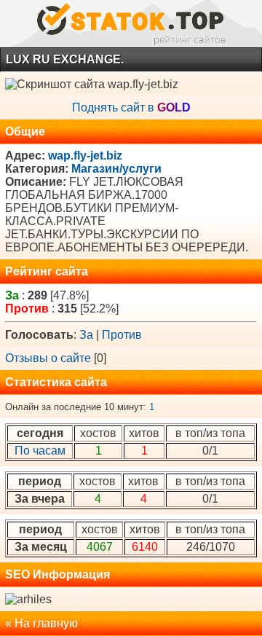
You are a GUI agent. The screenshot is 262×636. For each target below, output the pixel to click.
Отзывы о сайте (48, 358)
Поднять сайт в (131, 107)
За (86, 335)
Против (122, 335)
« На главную (41, 623)
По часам (40, 450)
